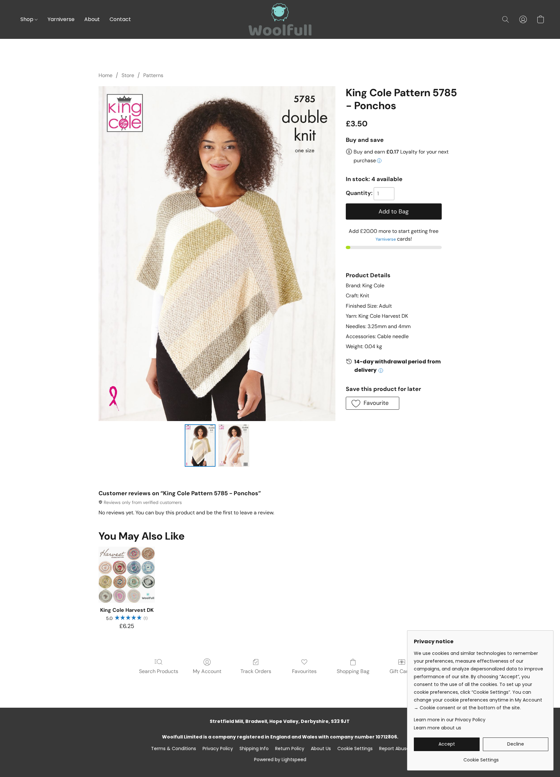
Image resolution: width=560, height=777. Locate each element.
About (92, 19)
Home (105, 75)
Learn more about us (437, 728)
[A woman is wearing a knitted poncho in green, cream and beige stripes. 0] (200, 445)
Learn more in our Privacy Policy (449, 719)
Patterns (153, 75)
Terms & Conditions (173, 748)
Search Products (158, 671)
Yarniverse (61, 19)
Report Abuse (394, 748)
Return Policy (289, 748)
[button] (280, 19)
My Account (207, 671)
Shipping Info (254, 748)
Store (128, 75)
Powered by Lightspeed (280, 759)
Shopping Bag (353, 671)
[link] (481, 757)
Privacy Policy (218, 748)
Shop (27, 19)
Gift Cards (402, 671)
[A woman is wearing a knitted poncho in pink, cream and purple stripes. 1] (233, 445)
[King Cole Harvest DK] (127, 575)
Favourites (304, 671)
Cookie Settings (355, 748)
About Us (321, 748)
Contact (120, 19)
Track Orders (255, 671)
